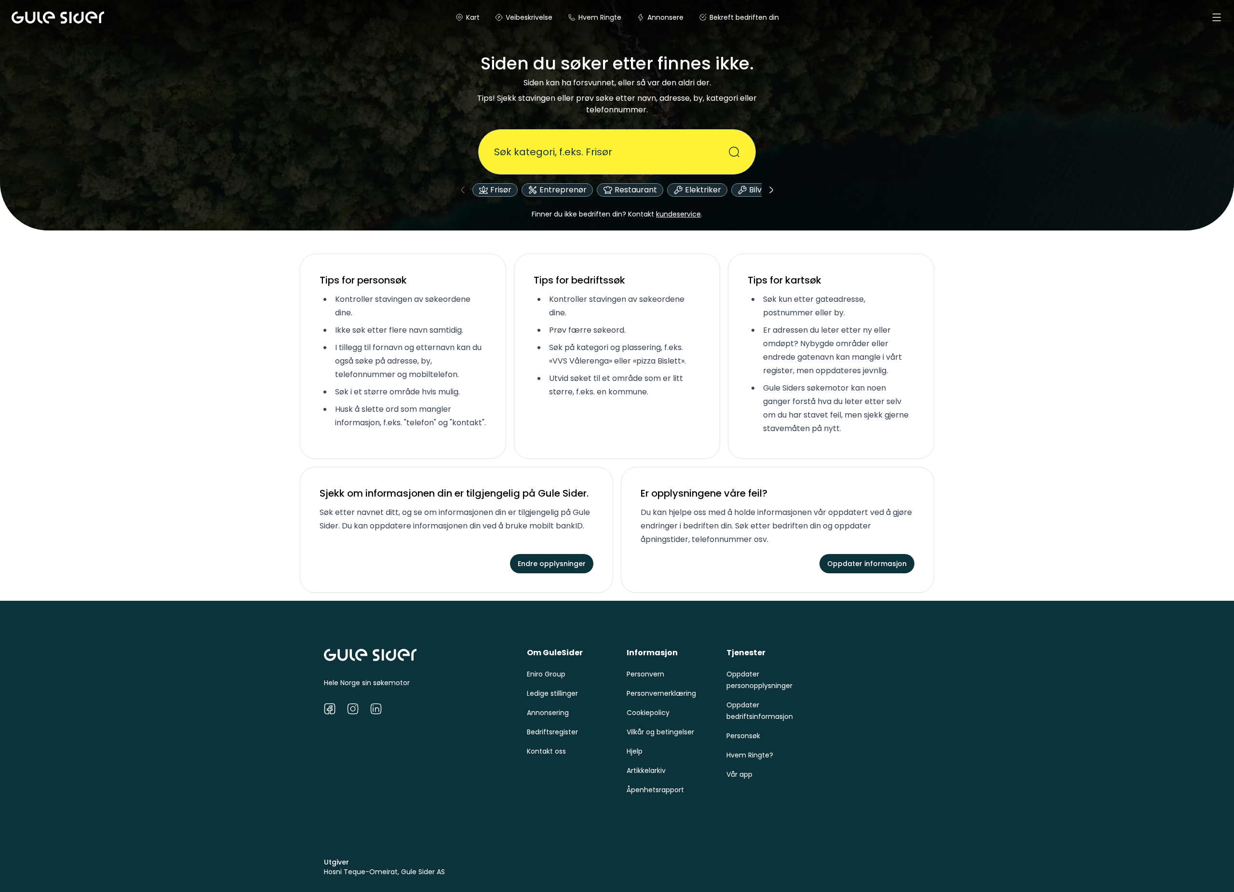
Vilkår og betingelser (660, 732)
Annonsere (665, 17)
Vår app (739, 774)
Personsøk (743, 736)
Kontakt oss (546, 751)
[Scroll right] (771, 190)
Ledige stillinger (552, 693)
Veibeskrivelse (529, 17)
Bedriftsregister (552, 732)
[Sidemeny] (1216, 17)
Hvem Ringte (599, 17)
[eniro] (23, 17)
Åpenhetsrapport (655, 790)
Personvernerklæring (661, 693)
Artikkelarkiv (646, 770)
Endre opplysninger (552, 563)
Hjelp (635, 751)
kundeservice (678, 214)
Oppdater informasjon (867, 563)
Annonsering (548, 712)
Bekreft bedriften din (744, 17)
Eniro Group (546, 674)
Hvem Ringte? (749, 755)
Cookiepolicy (648, 712)
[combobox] (611, 152)
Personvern (645, 674)
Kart (473, 17)
